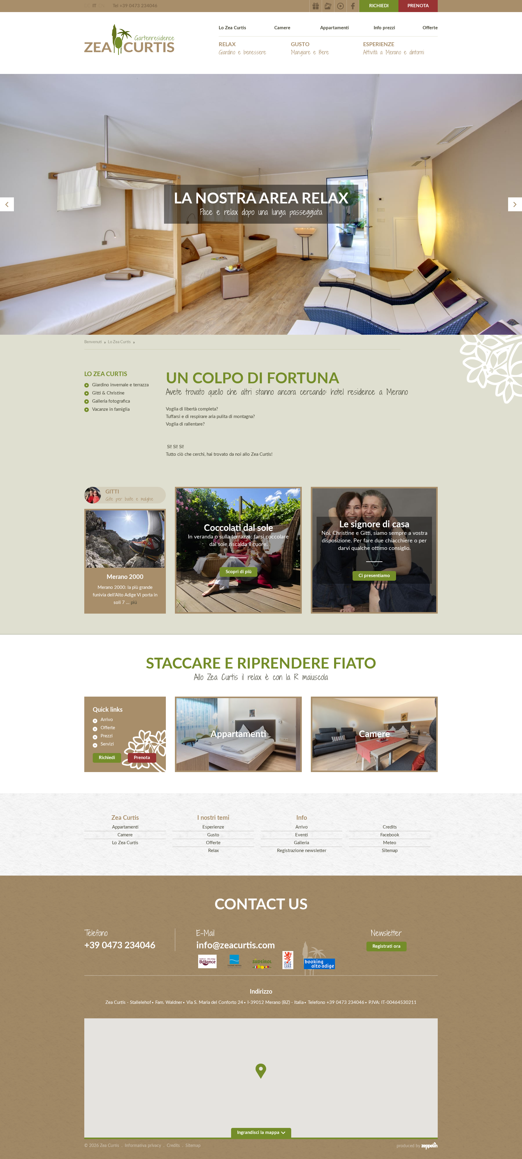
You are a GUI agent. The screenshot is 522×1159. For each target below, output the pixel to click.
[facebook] (353, 6)
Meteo (389, 843)
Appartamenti (334, 28)
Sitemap (390, 850)
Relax (242, 49)
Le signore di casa (374, 524)
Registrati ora (386, 946)
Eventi (301, 835)
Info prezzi (384, 28)
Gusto (310, 49)
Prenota (418, 6)
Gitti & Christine (108, 393)
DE (87, 6)
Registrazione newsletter (301, 850)
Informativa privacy (143, 1146)
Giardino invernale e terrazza (120, 385)
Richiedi (378, 6)
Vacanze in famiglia (111, 409)
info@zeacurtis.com (235, 945)
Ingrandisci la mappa (258, 1132)
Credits (390, 827)
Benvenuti (93, 342)
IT (94, 6)
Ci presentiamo (374, 575)
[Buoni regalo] (315, 6)
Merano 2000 (125, 577)
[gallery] (328, 6)
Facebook (389, 835)
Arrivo (107, 719)
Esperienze (393, 49)
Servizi (107, 744)
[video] (340, 6)
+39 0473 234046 (119, 945)
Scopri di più (238, 572)
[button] (261, 1071)
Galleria (301, 843)
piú (133, 602)
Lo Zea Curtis (232, 28)
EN (101, 6)
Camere (282, 28)
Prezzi (107, 736)
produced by (409, 1146)
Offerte (430, 28)
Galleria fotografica (111, 401)
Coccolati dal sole (238, 528)
